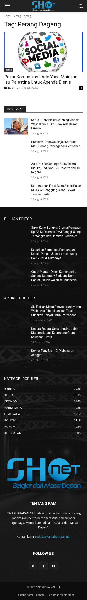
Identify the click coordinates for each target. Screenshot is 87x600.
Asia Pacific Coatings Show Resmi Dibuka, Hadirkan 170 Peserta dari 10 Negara (55, 168)
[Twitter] (33, 566)
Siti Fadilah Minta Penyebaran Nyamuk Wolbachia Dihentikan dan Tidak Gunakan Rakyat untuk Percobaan (56, 311)
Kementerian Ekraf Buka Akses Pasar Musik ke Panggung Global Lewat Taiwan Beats (56, 190)
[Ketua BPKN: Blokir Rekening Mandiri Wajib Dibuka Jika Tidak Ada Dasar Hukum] (16, 126)
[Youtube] (54, 566)
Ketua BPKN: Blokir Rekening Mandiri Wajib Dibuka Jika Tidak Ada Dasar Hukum (55, 124)
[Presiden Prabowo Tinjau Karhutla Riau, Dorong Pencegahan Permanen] (16, 148)
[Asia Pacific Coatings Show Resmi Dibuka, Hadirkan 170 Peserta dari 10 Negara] (16, 170)
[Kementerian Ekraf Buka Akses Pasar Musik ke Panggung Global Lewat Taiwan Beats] (16, 192)
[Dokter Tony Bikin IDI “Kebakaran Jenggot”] (16, 357)
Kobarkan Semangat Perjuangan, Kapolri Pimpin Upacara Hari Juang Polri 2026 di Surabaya (54, 254)
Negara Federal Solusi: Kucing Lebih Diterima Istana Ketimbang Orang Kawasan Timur (54, 333)
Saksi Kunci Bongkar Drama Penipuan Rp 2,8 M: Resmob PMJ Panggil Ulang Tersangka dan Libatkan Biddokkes (56, 232)
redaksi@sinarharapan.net (53, 537)
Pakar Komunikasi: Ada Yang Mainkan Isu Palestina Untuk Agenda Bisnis (40, 79)
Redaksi (9, 87)
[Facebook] (43, 566)
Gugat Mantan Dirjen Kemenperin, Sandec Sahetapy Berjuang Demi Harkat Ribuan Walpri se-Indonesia (54, 276)
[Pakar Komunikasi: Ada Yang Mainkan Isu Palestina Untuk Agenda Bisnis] (43, 52)
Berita (8, 69)
